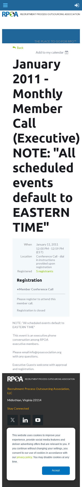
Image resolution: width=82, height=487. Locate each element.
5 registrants (44, 271)
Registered (24, 271)
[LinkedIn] (25, 420)
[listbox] (52, 52)
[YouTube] (38, 420)
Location (26, 256)
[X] (12, 420)
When (28, 244)
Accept (56, 470)
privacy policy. (25, 457)
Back (20, 47)
